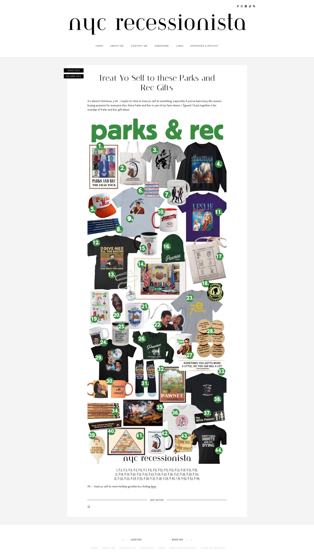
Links (179, 46)
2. (122, 469)
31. (115, 478)
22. (146, 474)
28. (184, 474)
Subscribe (162, 46)
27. (177, 474)
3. (127, 469)
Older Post (136, 539)
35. (141, 478)
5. (137, 469)
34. (134, 478)
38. (160, 478)
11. (167, 469)
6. (141, 469)
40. (173, 478)
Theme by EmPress (212, 548)
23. (152, 474)
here (153, 486)
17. (116, 474)
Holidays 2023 (73, 76)
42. (185, 478)
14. (184, 469)
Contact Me (139, 46)
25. (165, 474)
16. (196, 469)
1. (117, 469)
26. (171, 474)
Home (99, 46)
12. (172, 469)
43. (191, 478)
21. (140, 474)
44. (198, 478)
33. (128, 478)
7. (146, 469)
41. (179, 478)
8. (151, 469)
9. (156, 469)
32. (121, 478)
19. (128, 474)
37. (154, 478)
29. (190, 474)
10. (161, 469)
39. (167, 478)
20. (134, 474)
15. (190, 469)
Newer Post (177, 539)
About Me (117, 46)
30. (197, 474)
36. (147, 478)
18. (122, 474)
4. (132, 469)
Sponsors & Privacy (204, 46)
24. (159, 474)
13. (178, 469)
